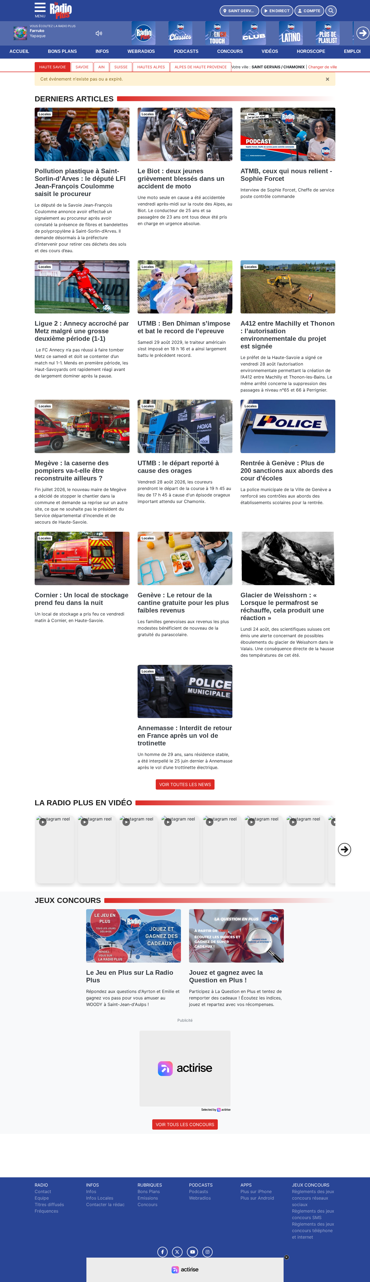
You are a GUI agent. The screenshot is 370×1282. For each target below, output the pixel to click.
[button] (55, 849)
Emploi (352, 51)
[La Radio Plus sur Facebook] (162, 1252)
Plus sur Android (257, 1198)
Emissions (148, 1198)
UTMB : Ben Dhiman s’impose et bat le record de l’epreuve (184, 327)
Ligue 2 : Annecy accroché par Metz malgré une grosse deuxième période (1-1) (82, 331)
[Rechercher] (331, 10)
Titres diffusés (49, 1204)
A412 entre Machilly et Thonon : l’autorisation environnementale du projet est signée (288, 335)
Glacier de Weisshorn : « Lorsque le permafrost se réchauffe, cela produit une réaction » (282, 606)
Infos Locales (99, 1198)
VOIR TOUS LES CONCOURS (185, 1124)
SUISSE (121, 67)
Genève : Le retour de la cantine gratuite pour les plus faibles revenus (183, 602)
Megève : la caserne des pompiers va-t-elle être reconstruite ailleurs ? (72, 470)
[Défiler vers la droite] (344, 849)
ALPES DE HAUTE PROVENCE (201, 67)
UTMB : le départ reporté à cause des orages (178, 466)
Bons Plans (62, 51)
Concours (230, 51)
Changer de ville (322, 67)
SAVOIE (82, 67)
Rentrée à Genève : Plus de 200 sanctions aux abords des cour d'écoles (287, 470)
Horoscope (311, 51)
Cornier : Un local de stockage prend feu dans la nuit (81, 598)
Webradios (141, 51)
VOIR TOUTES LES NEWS (185, 784)
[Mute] (99, 33)
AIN (101, 67)
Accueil (19, 51)
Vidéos (270, 51)
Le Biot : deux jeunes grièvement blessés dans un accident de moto (181, 178)
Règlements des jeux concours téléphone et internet (313, 1230)
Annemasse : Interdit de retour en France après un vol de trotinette (185, 735)
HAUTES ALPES (151, 67)
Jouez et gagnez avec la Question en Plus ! (226, 976)
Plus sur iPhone (256, 1191)
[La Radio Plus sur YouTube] (192, 1252)
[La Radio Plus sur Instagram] (207, 1252)
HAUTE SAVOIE (52, 67)
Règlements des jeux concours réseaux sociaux (313, 1198)
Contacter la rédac (105, 1204)
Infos (102, 51)
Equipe (42, 1198)
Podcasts (186, 51)
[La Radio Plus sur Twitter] (177, 1252)
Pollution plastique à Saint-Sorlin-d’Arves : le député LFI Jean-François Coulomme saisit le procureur (80, 182)
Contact (43, 1191)
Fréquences (46, 1211)
